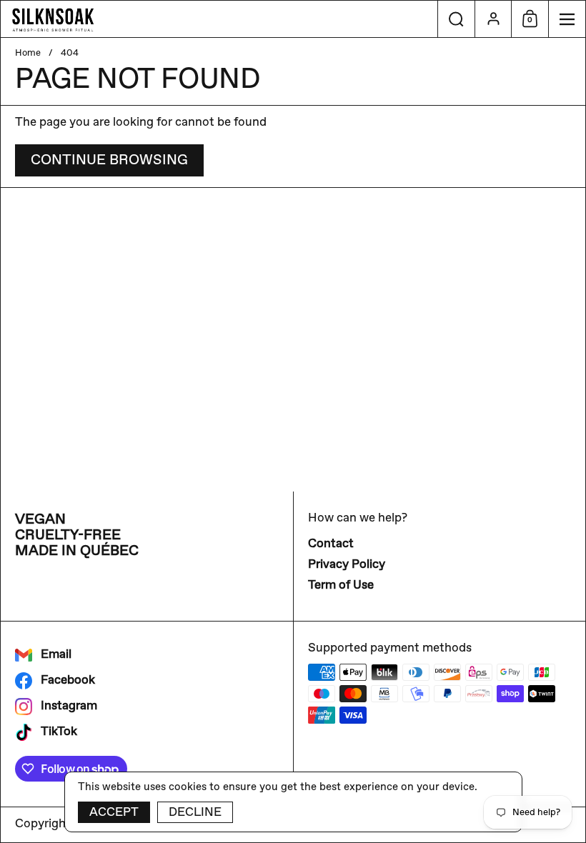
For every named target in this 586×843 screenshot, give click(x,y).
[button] (456, 19)
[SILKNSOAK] (219, 19)
